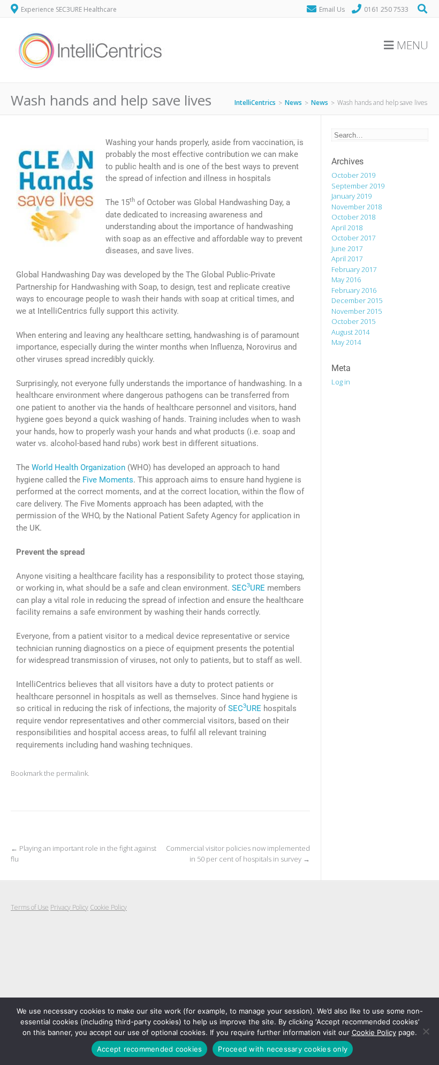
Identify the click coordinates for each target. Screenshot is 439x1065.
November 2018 (356, 207)
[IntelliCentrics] (91, 76)
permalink (72, 773)
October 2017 (353, 238)
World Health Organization (79, 467)
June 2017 (346, 248)
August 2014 (350, 332)
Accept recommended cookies (149, 1049)
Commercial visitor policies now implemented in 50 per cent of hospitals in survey (238, 853)
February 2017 (353, 269)
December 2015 (356, 300)
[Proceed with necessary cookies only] (425, 1031)
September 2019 (357, 186)
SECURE (248, 588)
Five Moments (107, 480)
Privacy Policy (69, 907)
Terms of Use (30, 907)
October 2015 (353, 321)
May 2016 (346, 279)
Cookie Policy (108, 907)
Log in (340, 382)
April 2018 (346, 227)
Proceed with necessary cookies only (282, 1049)
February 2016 (353, 290)
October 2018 (353, 217)
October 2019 (353, 175)
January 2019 (351, 196)
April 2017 (346, 258)
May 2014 (346, 342)
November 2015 (356, 311)
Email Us (332, 9)
